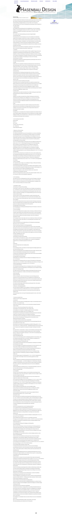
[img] (36, 9)
